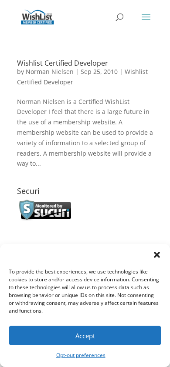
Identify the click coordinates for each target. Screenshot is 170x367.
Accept (85, 335)
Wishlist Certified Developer (62, 63)
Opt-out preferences (80, 355)
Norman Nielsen (50, 71)
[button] (157, 254)
